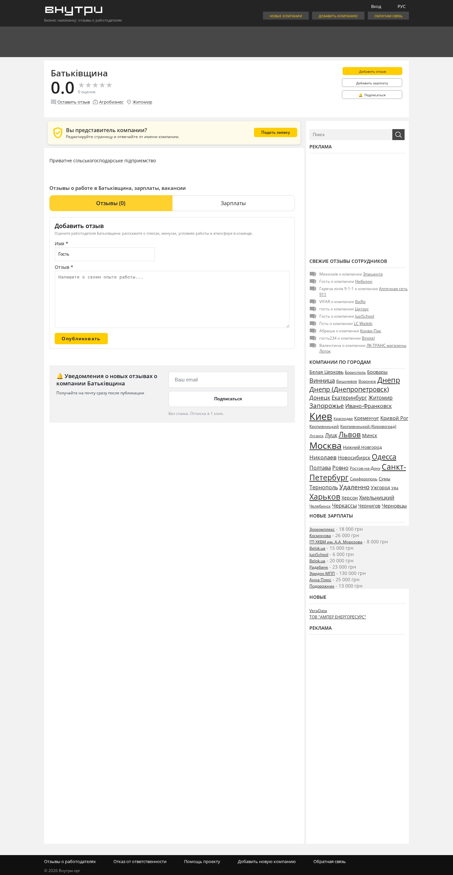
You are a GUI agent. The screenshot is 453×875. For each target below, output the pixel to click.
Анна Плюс (320, 580)
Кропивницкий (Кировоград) (368, 426)
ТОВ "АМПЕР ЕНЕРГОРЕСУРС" (337, 617)
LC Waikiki (363, 323)
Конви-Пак (370, 331)
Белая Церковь (326, 372)
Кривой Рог (394, 418)
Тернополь (323, 487)
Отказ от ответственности (139, 861)
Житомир (142, 102)
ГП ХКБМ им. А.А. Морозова (335, 542)
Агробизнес (111, 102)
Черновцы (394, 505)
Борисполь (355, 372)
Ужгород (380, 488)
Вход (376, 6)
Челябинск (320, 506)
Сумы (384, 479)
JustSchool (364, 316)
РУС (402, 6)
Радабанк (318, 567)
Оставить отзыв (73, 102)
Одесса (384, 456)
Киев (320, 416)
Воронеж (367, 381)
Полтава (320, 467)
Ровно (340, 467)
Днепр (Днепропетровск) (349, 389)
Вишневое (346, 381)
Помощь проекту (202, 861)
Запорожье (326, 405)
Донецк (319, 397)
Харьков (324, 496)
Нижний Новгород (362, 447)
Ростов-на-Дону (365, 468)
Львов (350, 434)
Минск (369, 435)
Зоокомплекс (322, 529)
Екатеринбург (349, 397)
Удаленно (354, 487)
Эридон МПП (322, 573)
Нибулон (363, 281)
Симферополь (363, 478)
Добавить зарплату (372, 83)
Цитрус (362, 309)
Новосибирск (354, 457)
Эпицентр (373, 274)
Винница (322, 380)
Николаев (323, 457)
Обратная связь (388, 16)
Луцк (331, 435)
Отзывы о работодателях (70, 861)
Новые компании (286, 16)
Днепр (388, 380)
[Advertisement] (357, 205)
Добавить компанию (338, 16)
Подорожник (321, 586)
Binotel (368, 338)
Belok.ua (317, 548)
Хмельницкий (376, 497)
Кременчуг (366, 418)
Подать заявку (275, 132)
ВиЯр (360, 301)
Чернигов (369, 506)
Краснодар (343, 418)
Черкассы (344, 505)
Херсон (350, 498)
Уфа (394, 487)
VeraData (318, 610)
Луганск (316, 436)
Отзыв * (64, 267)
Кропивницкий (324, 426)
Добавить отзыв (372, 71)
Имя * (61, 243)
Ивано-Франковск (368, 406)
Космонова (320, 535)
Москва (325, 445)
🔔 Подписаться (372, 95)
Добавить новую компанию (267, 861)
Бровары (377, 372)
